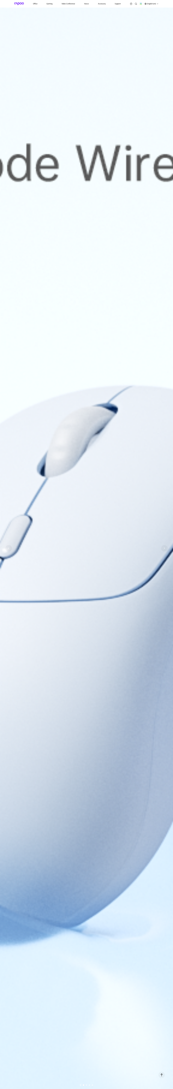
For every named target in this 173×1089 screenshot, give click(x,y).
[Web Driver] (141, 4)
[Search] (136, 4)
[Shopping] (131, 4)
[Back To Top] (161, 1075)
